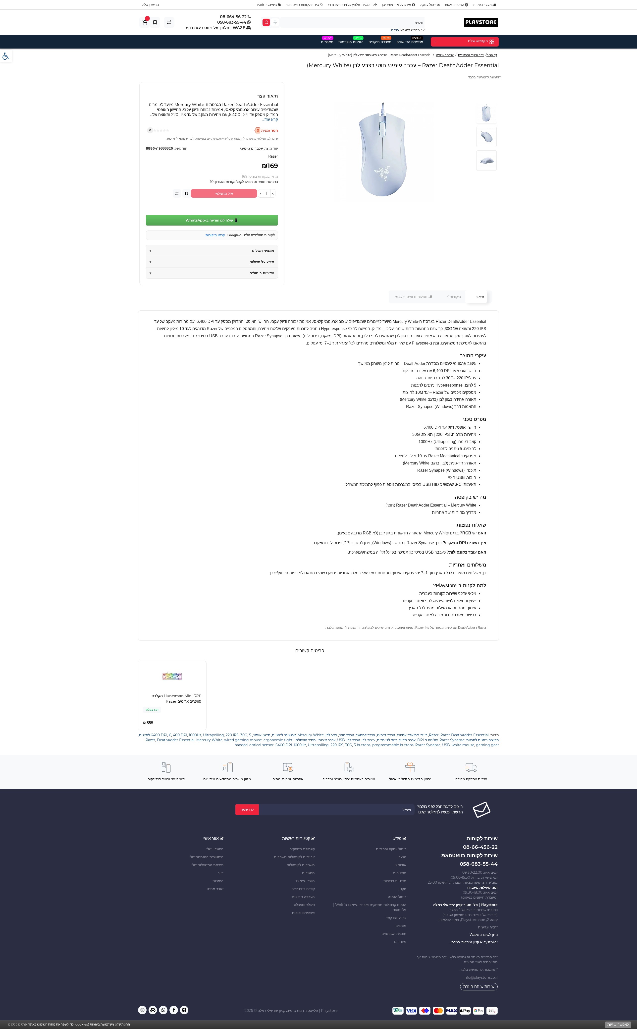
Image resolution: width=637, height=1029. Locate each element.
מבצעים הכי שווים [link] (409, 40)
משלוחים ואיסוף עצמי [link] (411, 296)
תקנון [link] (402, 889)
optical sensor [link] (261, 745)
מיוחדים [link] (400, 941)
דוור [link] (220, 873)
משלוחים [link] (399, 873)
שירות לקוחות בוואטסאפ (303, 5)
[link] (6, 56)
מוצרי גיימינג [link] (305, 881)
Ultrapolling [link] (213, 735)
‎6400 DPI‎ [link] (159, 735)
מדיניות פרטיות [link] (394, 881)
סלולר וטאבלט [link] (304, 905)
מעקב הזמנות (482, 5)
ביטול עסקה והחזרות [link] (391, 849)
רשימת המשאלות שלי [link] (207, 865)
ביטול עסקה (428, 5)
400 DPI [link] (180, 735)
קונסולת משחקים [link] (302, 849)
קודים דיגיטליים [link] (303, 889)
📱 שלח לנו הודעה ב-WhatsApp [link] (212, 220)
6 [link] (170, 735)
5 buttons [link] (362, 745)
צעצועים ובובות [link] (303, 913)
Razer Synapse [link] (452, 740)
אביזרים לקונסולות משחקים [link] (294, 857)
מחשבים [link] (308, 873)
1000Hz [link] (300, 745)
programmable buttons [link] (393, 745)
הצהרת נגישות (455, 5)
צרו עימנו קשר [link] (396, 917)
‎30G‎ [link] (243, 735)
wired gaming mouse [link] (243, 740)
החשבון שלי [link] (214, 849)
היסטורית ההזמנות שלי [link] (206, 857)
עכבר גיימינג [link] (386, 735)
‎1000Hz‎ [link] (195, 735)
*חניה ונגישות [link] (487, 927)
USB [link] (341, 740)
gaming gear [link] (487, 745)
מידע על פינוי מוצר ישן (397, 5)
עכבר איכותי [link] (326, 740)
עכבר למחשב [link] (365, 735)
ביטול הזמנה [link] (397, 897)
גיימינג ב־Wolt (267, 5)
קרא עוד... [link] (270, 119)
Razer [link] (434, 735)
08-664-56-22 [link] (234, 16)
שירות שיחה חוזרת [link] (478, 986)
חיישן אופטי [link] (261, 735)
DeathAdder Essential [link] (176, 740)
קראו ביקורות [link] (215, 235)
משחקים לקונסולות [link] (301, 865)
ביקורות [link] (454, 296)
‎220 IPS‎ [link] (232, 735)
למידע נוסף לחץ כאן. (180, 138)
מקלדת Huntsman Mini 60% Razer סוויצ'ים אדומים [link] (176, 698)
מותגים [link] (400, 925)
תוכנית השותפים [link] (393, 933)
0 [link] (150, 130)
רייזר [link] (424, 735)
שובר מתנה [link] (215, 889)
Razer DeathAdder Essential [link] (464, 735)
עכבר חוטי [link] (346, 735)
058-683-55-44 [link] (232, 22)
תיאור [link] (480, 296)
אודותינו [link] (400, 865)
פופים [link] (395, 30)
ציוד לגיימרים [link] (387, 740)
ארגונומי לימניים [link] (284, 735)
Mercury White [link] (311, 735)
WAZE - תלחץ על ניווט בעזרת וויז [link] (216, 27)
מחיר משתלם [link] (306, 740)
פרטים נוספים (17, 1024)
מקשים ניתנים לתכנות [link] (482, 740)
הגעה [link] (402, 857)
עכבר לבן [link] (353, 740)
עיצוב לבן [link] (368, 740)
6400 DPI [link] (283, 745)
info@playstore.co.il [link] (481, 977)
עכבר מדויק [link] (407, 740)
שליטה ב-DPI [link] (427, 740)
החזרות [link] (217, 881)
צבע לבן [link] (331, 735)
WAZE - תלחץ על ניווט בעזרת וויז (350, 5)
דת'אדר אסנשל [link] (408, 735)
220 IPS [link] (336, 745)
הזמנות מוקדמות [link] (351, 40)
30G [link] (348, 745)
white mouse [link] (463, 745)
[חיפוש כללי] (275, 22)
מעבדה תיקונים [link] (380, 40)
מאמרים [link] (327, 40)
